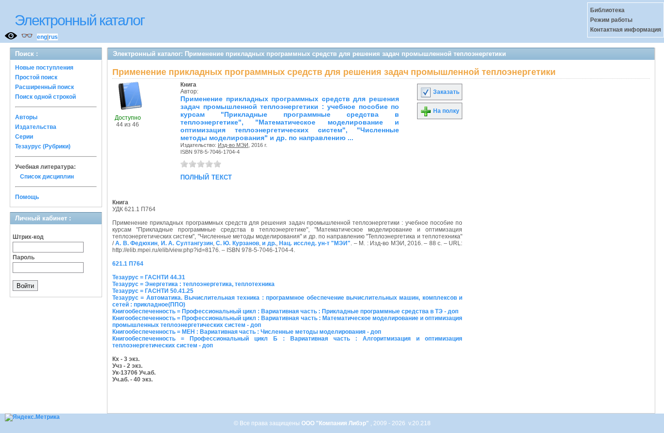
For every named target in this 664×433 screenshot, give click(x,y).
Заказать (445, 92)
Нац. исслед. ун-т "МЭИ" (314, 243)
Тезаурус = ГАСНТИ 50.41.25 (152, 291)
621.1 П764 (127, 263)
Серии (24, 136)
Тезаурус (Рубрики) (42, 146)
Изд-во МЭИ (233, 145)
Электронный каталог (79, 20)
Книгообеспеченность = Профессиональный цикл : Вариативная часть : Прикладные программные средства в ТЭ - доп (285, 311)
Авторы (26, 117)
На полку (445, 111)
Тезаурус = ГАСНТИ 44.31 (148, 277)
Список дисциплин (47, 176)
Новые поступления (44, 67)
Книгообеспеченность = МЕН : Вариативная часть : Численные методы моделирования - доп (246, 331)
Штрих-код (28, 237)
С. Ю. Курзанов (237, 243)
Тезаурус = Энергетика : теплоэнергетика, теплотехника (193, 284)
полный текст (206, 176)
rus (53, 37)
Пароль (24, 257)
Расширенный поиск (44, 87)
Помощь (27, 197)
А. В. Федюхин (136, 243)
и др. (269, 243)
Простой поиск (36, 77)
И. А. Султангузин (187, 243)
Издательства (35, 127)
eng (42, 37)
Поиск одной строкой (45, 96)
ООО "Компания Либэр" (335, 423)
